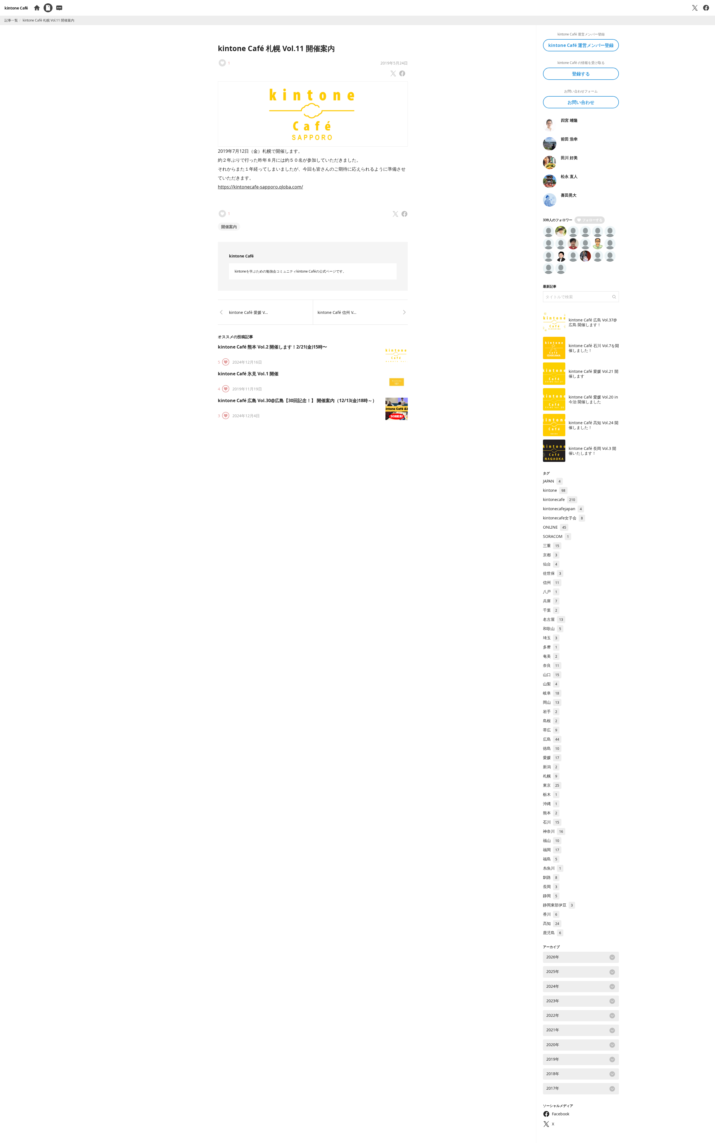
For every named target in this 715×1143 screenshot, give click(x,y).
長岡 (550, 886)
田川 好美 (569, 157)
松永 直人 (569, 176)
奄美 (550, 656)
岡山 (551, 702)
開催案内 (229, 226)
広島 (551, 739)
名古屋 (553, 619)
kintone (554, 490)
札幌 (550, 776)
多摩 (550, 647)
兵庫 (550, 600)
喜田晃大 (568, 195)
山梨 (550, 683)
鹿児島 (552, 932)
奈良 (551, 665)
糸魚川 (552, 868)
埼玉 (550, 637)
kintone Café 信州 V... (337, 312)
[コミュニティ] (59, 7)
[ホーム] (36, 7)
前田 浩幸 (569, 139)
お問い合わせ (581, 102)
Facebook (560, 1113)
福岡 (551, 849)
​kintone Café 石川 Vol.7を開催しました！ (594, 348)
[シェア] (706, 7)
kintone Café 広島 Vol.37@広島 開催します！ (593, 322)
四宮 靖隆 (569, 120)
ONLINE (554, 527)
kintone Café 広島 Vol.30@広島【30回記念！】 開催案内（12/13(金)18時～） (297, 400)
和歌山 (552, 628)
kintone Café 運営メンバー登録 (581, 45)
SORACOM (556, 536)
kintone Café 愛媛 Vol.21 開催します (593, 374)
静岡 (550, 895)
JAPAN (552, 481)
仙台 (550, 564)
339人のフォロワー (557, 220)
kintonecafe (559, 499)
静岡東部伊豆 (558, 905)
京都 (550, 554)
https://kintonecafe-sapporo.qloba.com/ (260, 187)
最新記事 (549, 286)
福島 (550, 859)
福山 (551, 840)
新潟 (550, 766)
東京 (551, 785)
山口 (551, 674)
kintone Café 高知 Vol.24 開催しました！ (593, 425)
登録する (581, 74)
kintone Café (16, 8)
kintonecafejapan (562, 508)
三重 (551, 545)
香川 (550, 914)
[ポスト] (694, 7)
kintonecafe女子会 (563, 518)
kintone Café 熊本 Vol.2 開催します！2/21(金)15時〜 (272, 347)
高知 (551, 923)
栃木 (550, 794)
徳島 (551, 748)
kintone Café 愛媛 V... (248, 312)
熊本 (550, 812)
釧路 (550, 877)
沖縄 (550, 803)
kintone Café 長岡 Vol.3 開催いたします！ (592, 451)
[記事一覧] (48, 7)
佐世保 (552, 573)
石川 (551, 822)
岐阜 (551, 693)
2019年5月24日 (394, 63)
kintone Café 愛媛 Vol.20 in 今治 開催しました (593, 399)
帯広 (550, 729)
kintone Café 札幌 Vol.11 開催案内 (276, 48)
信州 (551, 582)
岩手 (550, 711)
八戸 (550, 591)
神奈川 (553, 831)
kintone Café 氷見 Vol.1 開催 (248, 374)
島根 (550, 720)
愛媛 (551, 757)
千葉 (550, 610)
